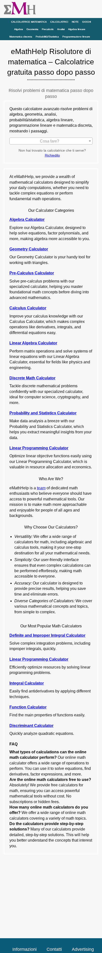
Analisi (61, 29)
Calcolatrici (59, 21)
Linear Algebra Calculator (33, 343)
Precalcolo (48, 29)
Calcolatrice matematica (29, 21)
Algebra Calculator (27, 219)
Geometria (32, 29)
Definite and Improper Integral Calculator (47, 635)
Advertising (83, 949)
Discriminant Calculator (31, 726)
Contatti (54, 949)
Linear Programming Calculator (38, 448)
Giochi (86, 21)
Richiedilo (52, 155)
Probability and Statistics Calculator (42, 413)
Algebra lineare (76, 29)
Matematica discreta (20, 36)
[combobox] (51, 141)
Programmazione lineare (76, 36)
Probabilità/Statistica (47, 36)
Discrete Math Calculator (32, 378)
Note (75, 21)
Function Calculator (28, 707)
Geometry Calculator (28, 249)
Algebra (18, 29)
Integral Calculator (26, 683)
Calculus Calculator (27, 308)
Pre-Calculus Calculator (31, 273)
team (41, 488)
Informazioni (24, 949)
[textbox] (51, 141)
